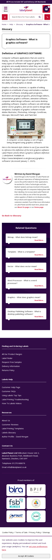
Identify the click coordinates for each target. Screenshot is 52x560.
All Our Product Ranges (12, 354)
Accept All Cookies (26, 556)
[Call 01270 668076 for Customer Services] (47, 17)
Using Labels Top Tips (11, 395)
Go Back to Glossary (11, 215)
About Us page (23, 207)
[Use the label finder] (5, 17)
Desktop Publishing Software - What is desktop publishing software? (24, 312)
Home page (38, 207)
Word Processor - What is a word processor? (22, 281)
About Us (6, 420)
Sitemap (46, 532)
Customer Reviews (10, 424)
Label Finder (7, 358)
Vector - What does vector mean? (22, 266)
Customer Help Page (11, 387)
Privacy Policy (35, 532)
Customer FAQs (9, 391)
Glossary (19, 24)
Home (4, 24)
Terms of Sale (21, 532)
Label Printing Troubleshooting (15, 399)
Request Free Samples (12, 362)
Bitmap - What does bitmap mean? (23, 237)
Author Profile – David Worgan (15, 436)
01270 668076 (18, 463)
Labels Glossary (9, 432)
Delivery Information (11, 366)
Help (11, 24)
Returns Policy (8, 370)
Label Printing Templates (13, 428)
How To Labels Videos (12, 403)
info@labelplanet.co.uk (16, 467)
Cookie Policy (8, 532)
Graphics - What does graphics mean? (24, 297)
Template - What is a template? (21, 251)
